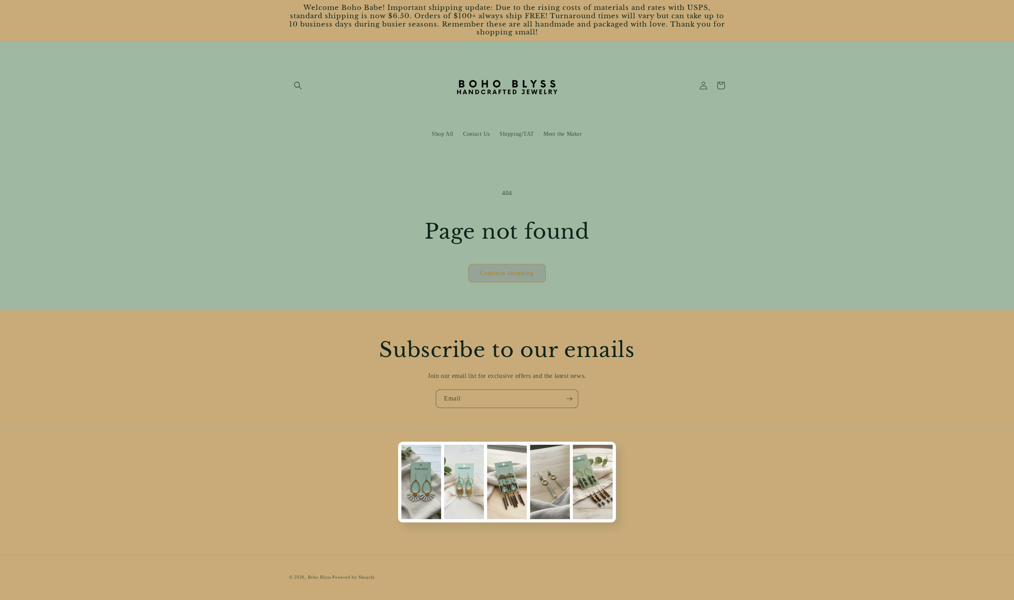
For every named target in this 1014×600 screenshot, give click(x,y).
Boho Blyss (319, 577)
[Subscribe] (569, 398)
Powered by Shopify (353, 577)
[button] (298, 85)
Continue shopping (507, 273)
